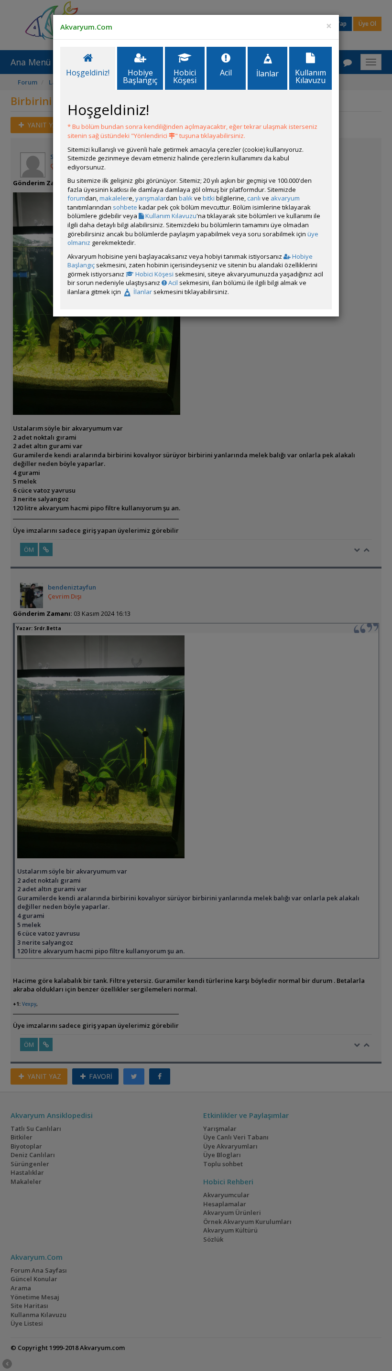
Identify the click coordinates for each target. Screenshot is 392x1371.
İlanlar (142, 291)
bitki (209, 198)
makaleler (114, 198)
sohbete (125, 207)
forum (76, 198)
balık (186, 198)
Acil (172, 282)
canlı (254, 198)
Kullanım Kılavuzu (170, 215)
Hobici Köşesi (154, 274)
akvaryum (285, 198)
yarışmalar (150, 198)
